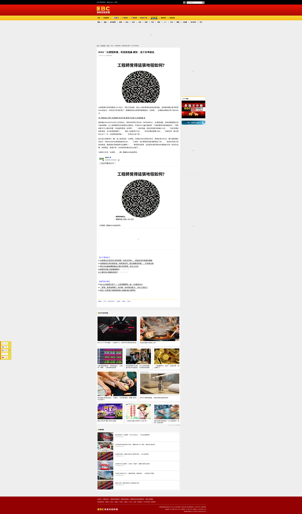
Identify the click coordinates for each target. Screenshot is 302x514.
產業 (120, 22)
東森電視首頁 (101, 502)
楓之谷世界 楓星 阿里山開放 (107, 421)
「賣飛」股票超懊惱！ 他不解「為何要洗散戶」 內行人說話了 (124, 287)
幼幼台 (121, 502)
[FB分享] (5, 344)
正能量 (185, 22)
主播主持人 (106, 499)
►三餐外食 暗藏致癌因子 (108, 272)
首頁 (99, 17)
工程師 (128, 301)
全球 (133, 22)
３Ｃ (165, 22)
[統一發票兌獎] (193, 124)
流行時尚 (193, 22)
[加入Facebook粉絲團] (5, 354)
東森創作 (153, 502)
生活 (171, 22)
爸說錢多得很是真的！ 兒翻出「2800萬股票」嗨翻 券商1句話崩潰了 (117, 398)
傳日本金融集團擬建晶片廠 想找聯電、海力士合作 (119, 266)
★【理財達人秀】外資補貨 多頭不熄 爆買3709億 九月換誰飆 (120, 118)
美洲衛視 (139, 502)
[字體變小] (5, 351)
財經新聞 (106, 17)
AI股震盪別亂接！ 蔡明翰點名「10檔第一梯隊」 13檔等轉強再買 (110, 366)
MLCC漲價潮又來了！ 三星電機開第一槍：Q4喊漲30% (121, 284)
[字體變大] (5, 347)
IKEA (104, 301)
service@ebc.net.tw (202, 509)
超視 (135, 502)
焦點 (105, 22)
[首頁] (103, 10)
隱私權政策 (203, 507)
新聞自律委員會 (115, 499)
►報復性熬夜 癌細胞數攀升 (109, 269)
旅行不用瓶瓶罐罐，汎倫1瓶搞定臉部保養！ (154, 398)
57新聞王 (125, 17)
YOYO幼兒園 (146, 502)
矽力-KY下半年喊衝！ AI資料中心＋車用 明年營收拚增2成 (117, 342)
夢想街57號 (143, 17)
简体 (116, 2)
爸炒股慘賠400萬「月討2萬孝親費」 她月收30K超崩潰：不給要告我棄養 (138, 366)
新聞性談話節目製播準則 (137, 499)
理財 (159, 22)
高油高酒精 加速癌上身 (148, 342)
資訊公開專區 (149, 499)
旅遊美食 (172, 17)
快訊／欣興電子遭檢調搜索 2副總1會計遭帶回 (118, 290)
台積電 (118, 301)
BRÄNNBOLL (111, 301)
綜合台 (112, 502)
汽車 (152, 22)
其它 (201, 22)
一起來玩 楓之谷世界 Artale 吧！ (137, 421)
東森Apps (110, 2)
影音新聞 (113, 22)
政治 (127, 22)
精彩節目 (163, 17)
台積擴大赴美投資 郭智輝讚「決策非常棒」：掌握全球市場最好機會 (126, 260)
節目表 (99, 499)
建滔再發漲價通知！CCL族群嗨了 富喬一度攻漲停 (166, 421)
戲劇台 (116, 502)
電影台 (126, 502)
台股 (139, 22)
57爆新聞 (134, 17)
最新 (99, 22)
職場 (178, 22)
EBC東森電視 (101, 2)
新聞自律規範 (125, 499)
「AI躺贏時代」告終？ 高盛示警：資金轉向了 (166, 366)
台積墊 (123, 301)
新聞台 (107, 502)
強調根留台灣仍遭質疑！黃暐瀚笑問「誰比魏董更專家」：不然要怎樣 (127, 263)
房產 (146, 22)
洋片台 (130, 502)
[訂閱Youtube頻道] (5, 358)
